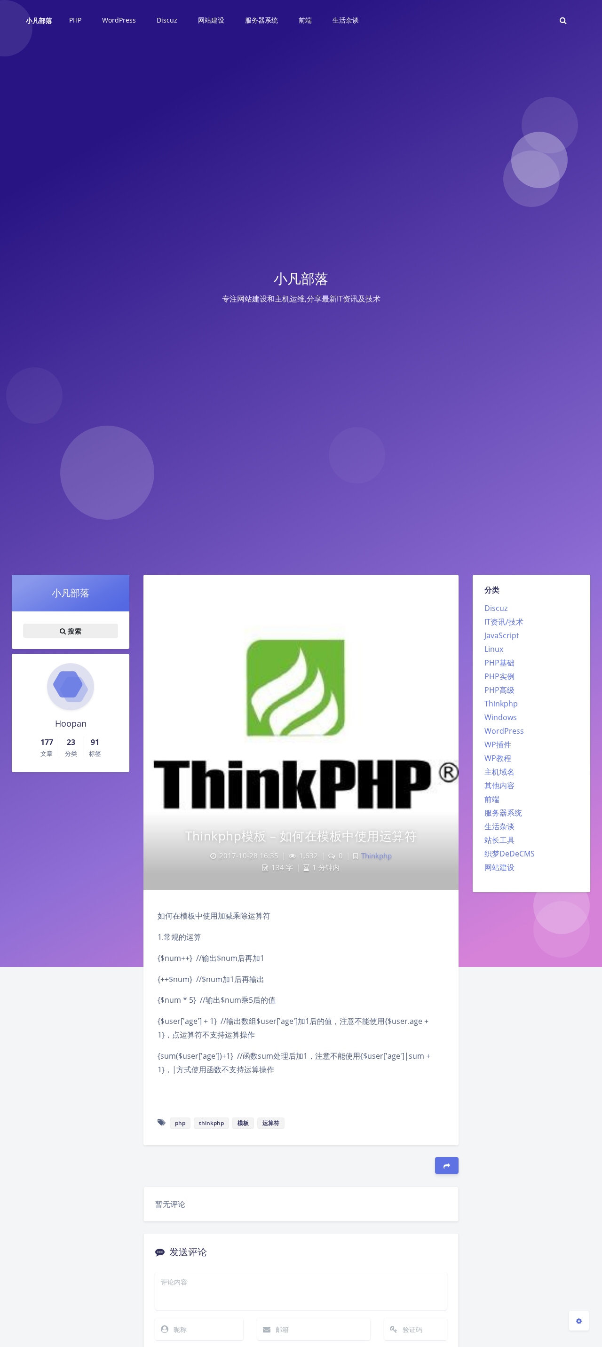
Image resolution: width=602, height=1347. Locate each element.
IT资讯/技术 (503, 622)
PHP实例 (499, 676)
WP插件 (497, 744)
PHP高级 (499, 690)
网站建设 (499, 867)
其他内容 (499, 785)
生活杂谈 (499, 826)
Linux (493, 649)
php (180, 1123)
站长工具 (499, 840)
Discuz (495, 608)
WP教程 (497, 758)
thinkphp (211, 1123)
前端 (491, 799)
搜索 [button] (73, 630)
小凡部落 (39, 20)
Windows (500, 717)
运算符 (270, 1123)
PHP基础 (499, 663)
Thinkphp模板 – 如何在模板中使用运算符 (301, 835)
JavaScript (501, 635)
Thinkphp (501, 703)
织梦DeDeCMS (509, 853)
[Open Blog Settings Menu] (579, 1321)
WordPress (504, 731)
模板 (243, 1123)
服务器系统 (503, 813)
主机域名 (499, 772)
